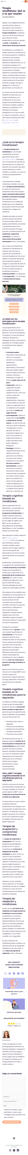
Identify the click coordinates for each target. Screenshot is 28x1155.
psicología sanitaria (9, 159)
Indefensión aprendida (14, 1012)
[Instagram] (10, 1150)
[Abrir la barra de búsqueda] (22, 1)
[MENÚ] (26, 1)
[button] (5, 973)
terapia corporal (9, 120)
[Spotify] (14, 1150)
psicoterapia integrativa (10, 123)
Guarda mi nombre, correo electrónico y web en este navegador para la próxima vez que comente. (14, 1113)
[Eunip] (4, 1)
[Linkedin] (18, 1150)
